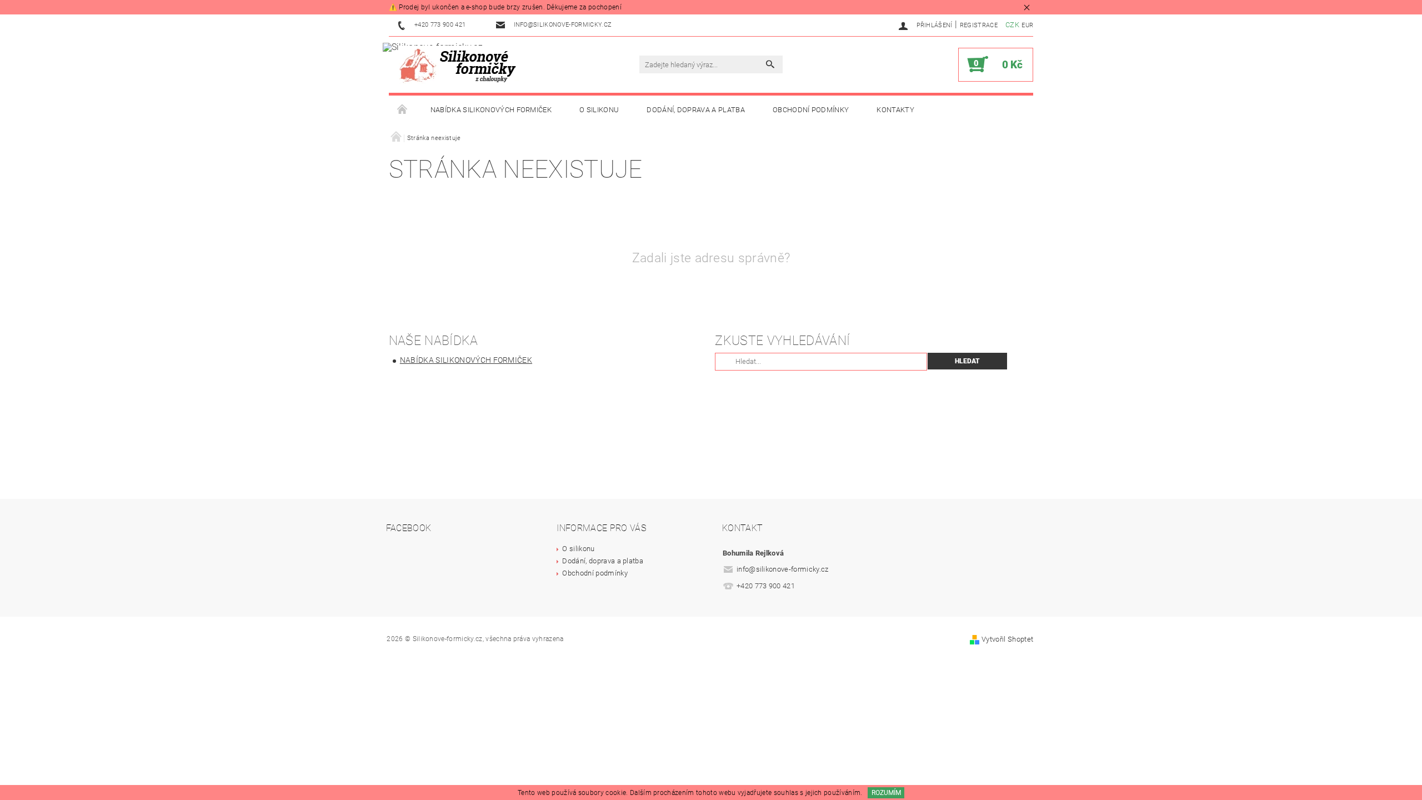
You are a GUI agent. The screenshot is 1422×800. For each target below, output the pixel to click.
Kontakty (895, 110)
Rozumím (886, 793)
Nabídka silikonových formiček (491, 110)
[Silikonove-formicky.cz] (461, 65)
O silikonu (599, 110)
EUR (1027, 25)
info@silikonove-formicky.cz (783, 569)
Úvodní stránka (403, 110)
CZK (1012, 25)
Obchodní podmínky (811, 110)
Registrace (979, 25)
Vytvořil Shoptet (1007, 639)
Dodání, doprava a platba (696, 110)
